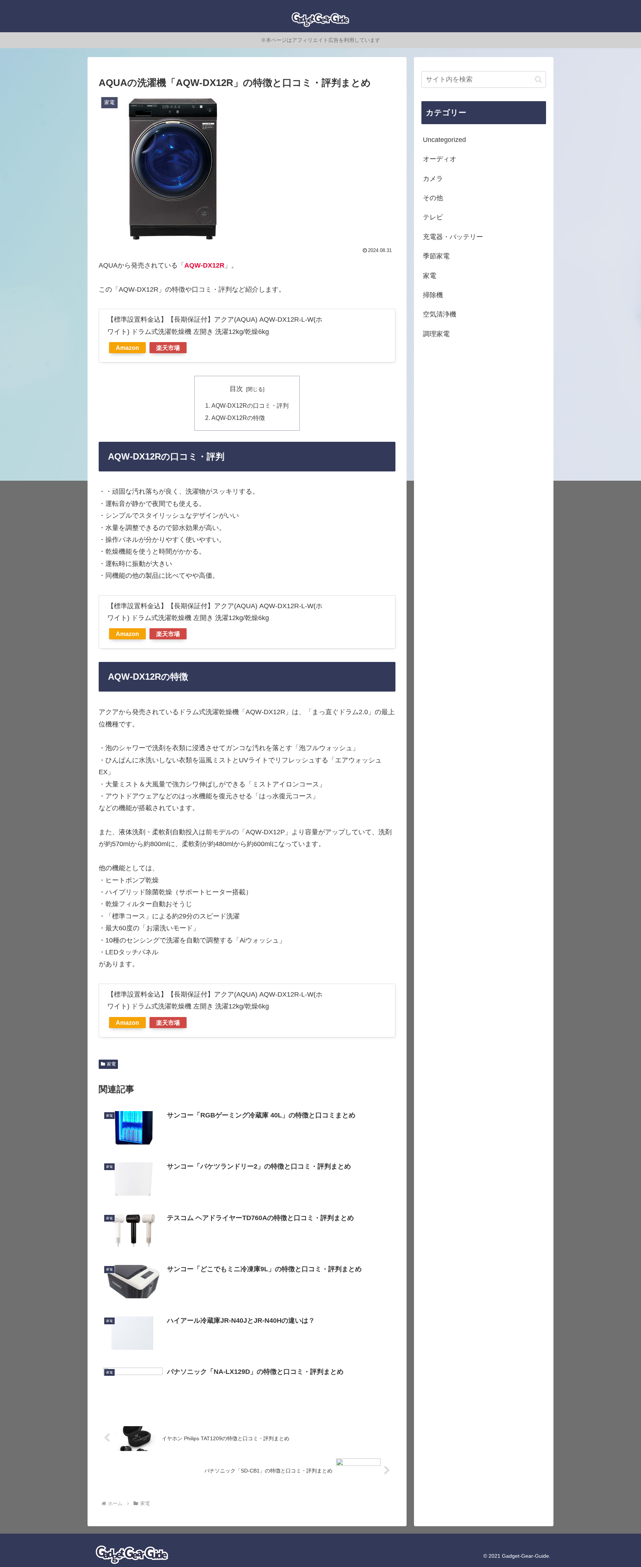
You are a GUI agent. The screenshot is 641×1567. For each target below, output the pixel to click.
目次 (236, 388)
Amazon (127, 347)
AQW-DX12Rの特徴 (238, 417)
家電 (111, 1064)
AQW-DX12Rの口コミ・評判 (250, 405)
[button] (538, 79)
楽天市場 (168, 347)
